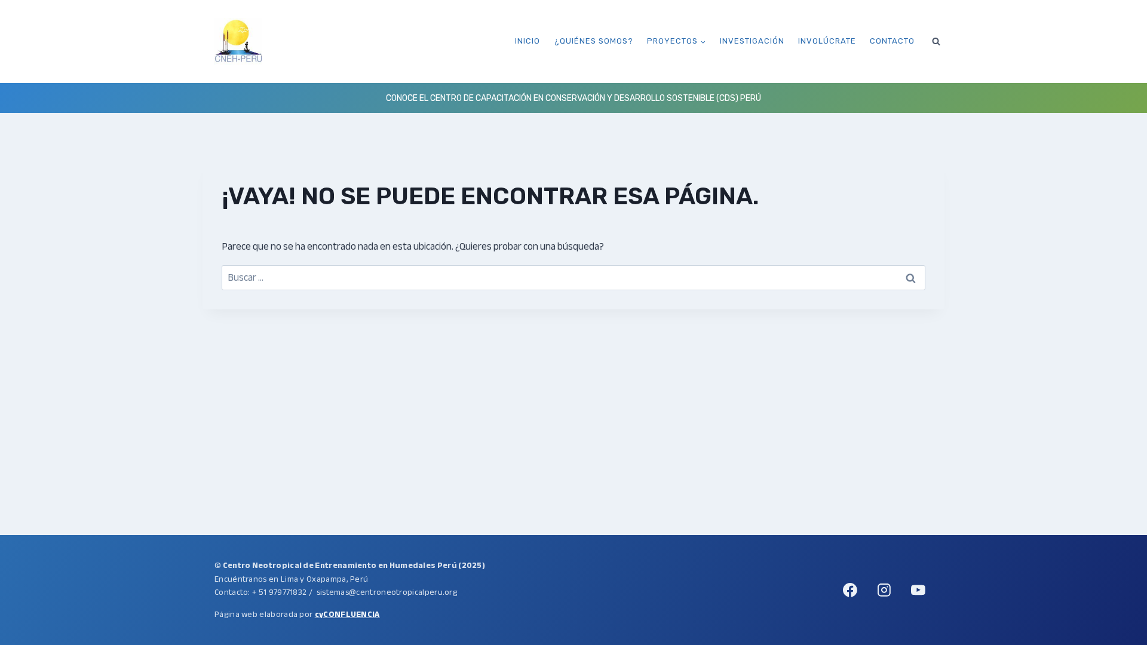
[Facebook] (850, 590)
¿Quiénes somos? (593, 40)
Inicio (527, 40)
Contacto (892, 40)
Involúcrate (827, 40)
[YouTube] (918, 590)
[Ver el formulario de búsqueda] (936, 41)
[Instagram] (884, 590)
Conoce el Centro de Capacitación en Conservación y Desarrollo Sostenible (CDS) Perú (573, 98)
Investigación (752, 40)
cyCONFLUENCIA (347, 614)
